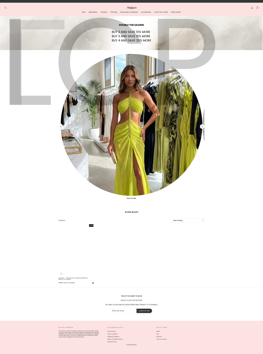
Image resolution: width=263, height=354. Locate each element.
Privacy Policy (111, 331)
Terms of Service (112, 334)
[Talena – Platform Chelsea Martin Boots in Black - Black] (93, 283)
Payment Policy (112, 342)
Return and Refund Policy (115, 339)
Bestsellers (93, 12)
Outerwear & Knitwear (129, 12)
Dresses (104, 12)
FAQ (157, 334)
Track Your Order (161, 12)
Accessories (146, 12)
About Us (159, 336)
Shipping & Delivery (113, 336)
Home (158, 331)
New (84, 12)
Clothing (113, 12)
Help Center (176, 12)
